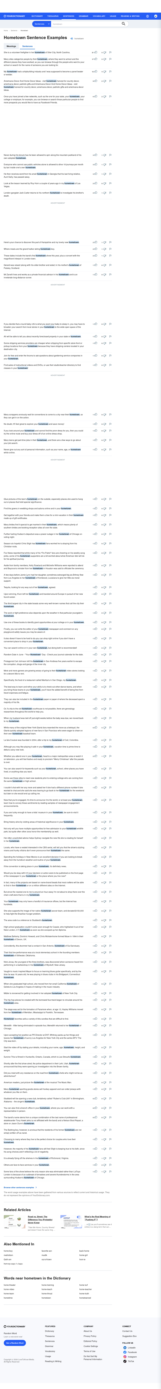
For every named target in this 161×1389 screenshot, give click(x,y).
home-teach (47, 1289)
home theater (9, 1284)
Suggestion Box (129, 1336)
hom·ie (82, 1259)
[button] (147, 16)
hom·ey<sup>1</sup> (13, 1263)
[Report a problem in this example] (110, 52)
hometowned (85, 1297)
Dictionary (49, 1331)
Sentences (39, 23)
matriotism (8, 1255)
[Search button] (125, 24)
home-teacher (85, 1289)
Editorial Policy (90, 1341)
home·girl (83, 1255)
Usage (48, 1356)
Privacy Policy (90, 1336)
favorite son (47, 1250)
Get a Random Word (15, 1343)
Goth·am (7, 1259)
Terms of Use (89, 1351)
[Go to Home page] (14, 16)
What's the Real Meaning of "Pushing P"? (97, 1218)
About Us (88, 1331)
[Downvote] (104, 52)
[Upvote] (95, 52)
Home (6, 30)
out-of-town (47, 1259)
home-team (9, 1293)
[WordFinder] (155, 16)
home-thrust (47, 1293)
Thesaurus (50, 1336)
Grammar (49, 1346)
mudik (44, 1255)
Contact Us (127, 1331)
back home (84, 1250)
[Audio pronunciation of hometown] (71, 38)
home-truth (84, 1293)
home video (9, 1289)
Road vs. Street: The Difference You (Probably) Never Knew (40, 1219)
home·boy (8, 1250)
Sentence (14, 30)
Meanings (11, 46)
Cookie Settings (91, 1346)
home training (48, 1284)
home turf (83, 1284)
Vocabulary (50, 1351)
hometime (8, 1297)
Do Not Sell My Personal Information (93, 1358)
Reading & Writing (53, 1361)
